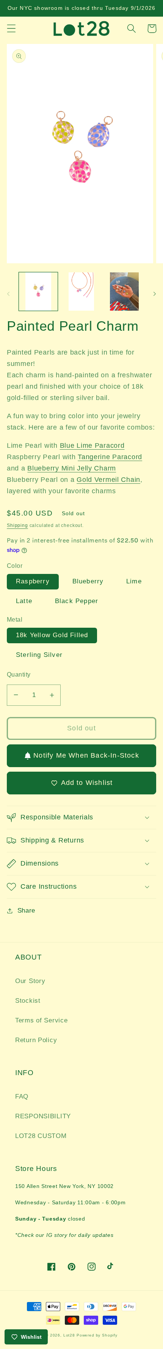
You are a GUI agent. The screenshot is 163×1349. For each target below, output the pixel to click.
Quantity (19, 674)
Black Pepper (76, 601)
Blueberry (88, 581)
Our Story (30, 981)
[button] (12, 29)
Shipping (17, 525)
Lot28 (69, 1335)
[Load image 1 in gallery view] (38, 291)
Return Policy (36, 1040)
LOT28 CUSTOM (41, 1136)
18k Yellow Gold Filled (52, 635)
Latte (24, 601)
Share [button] (26, 910)
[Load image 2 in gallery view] (81, 291)
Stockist (28, 1000)
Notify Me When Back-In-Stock (86, 755)
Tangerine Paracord (110, 457)
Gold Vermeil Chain (108, 479)
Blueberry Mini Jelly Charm (71, 468)
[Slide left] (8, 293)
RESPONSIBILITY (43, 1116)
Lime (134, 581)
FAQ (21, 1096)
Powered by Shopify (97, 1335)
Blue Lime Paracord (92, 445)
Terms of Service (41, 1020)
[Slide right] (154, 293)
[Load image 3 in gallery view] (124, 291)
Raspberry (33, 581)
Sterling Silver (39, 654)
